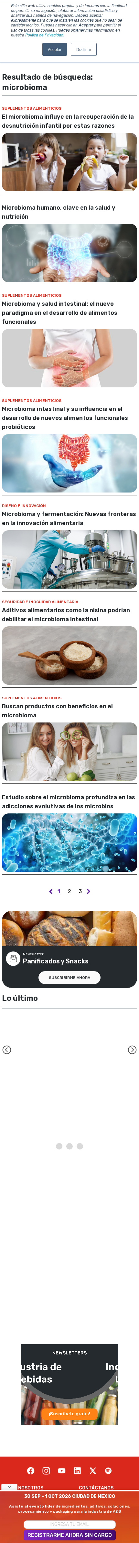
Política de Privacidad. (44, 34)
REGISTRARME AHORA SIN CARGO (69, 1535)
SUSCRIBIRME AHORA (69, 977)
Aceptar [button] (54, 49)
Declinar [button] (83, 49)
